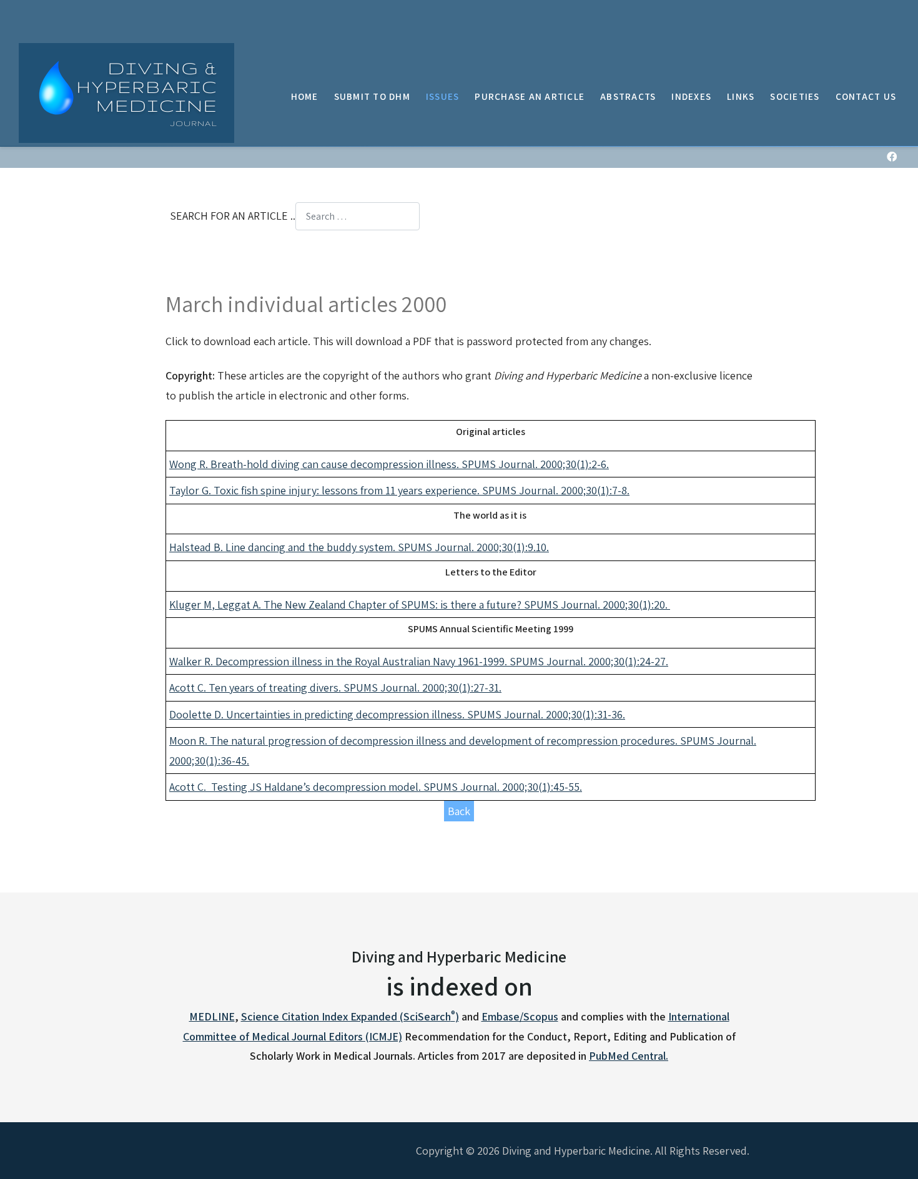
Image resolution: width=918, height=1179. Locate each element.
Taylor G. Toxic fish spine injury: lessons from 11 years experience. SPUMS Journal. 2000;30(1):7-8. (399, 490)
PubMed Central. (628, 1056)
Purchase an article (530, 96)
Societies (794, 96)
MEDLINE (212, 1016)
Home (304, 96)
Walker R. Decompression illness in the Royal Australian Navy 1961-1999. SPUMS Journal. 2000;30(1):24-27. (418, 661)
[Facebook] (891, 157)
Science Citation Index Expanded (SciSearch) (350, 1016)
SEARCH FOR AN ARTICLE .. (232, 215)
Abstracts (628, 96)
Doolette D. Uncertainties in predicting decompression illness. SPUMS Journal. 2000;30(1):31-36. (397, 714)
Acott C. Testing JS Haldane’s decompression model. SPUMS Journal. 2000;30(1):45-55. (375, 787)
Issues (443, 96)
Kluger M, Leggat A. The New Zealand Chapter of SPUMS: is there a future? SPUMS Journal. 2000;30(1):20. (419, 604)
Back (459, 811)
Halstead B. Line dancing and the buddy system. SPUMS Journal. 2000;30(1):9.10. (359, 547)
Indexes (691, 96)
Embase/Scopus (519, 1016)
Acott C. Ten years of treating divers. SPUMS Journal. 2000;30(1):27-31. (335, 687)
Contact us (866, 96)
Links (740, 96)
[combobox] (357, 216)
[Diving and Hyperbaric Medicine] (126, 93)
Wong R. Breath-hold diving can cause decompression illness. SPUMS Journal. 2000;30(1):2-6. (389, 464)
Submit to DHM (372, 96)
